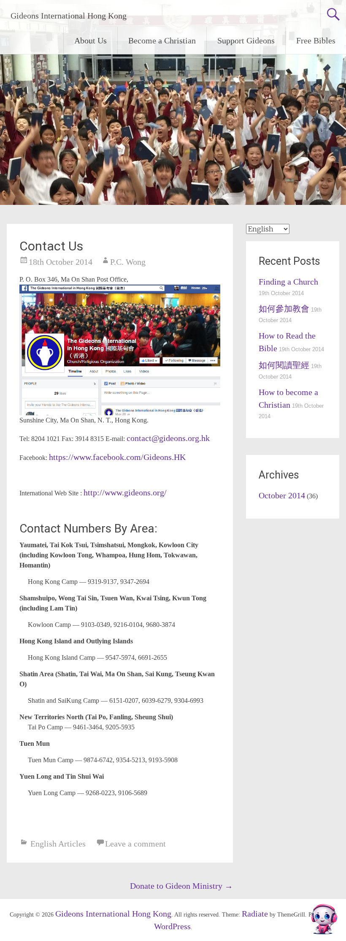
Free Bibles (315, 40)
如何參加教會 (284, 308)
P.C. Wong (128, 261)
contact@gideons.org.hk (168, 438)
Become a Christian (162, 40)
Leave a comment (135, 843)
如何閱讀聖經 (284, 365)
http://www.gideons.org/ (125, 492)
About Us (90, 40)
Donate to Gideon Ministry (181, 885)
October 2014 (282, 495)
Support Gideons (246, 40)
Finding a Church (288, 281)
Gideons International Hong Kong (69, 15)
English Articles (58, 843)
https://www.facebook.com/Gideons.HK (117, 457)
